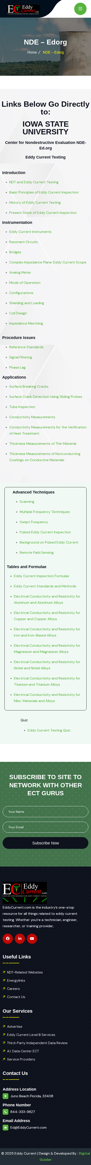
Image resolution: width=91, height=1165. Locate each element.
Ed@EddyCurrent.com (28, 1127)
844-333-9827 (22, 1111)
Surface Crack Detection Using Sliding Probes (45, 396)
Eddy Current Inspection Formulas (41, 576)
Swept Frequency (34, 522)
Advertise (14, 1026)
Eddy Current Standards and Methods (45, 586)
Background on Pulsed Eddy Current (49, 542)
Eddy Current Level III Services (31, 1034)
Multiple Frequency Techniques (45, 511)
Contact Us (16, 997)
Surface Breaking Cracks (28, 386)
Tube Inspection (22, 406)
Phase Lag (17, 367)
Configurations (21, 292)
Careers (13, 988)
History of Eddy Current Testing (35, 202)
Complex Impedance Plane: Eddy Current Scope (47, 262)
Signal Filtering (20, 357)
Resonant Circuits (23, 242)
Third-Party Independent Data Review (37, 1043)
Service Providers (21, 1059)
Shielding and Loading (26, 303)
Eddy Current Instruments (30, 231)
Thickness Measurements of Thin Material (42, 443)
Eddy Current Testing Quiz (49, 730)
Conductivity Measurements (32, 417)
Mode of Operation (24, 282)
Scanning (27, 501)
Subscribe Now (45, 843)
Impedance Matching (26, 323)
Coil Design (18, 313)
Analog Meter (20, 272)
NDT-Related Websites (25, 972)
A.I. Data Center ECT (23, 1051)
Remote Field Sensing (37, 552)
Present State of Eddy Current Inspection (43, 212)
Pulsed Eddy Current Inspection (45, 532)
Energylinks (16, 980)
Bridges (15, 252)
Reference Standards (26, 347)
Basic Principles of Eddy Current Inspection (44, 192)
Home (32, 52)
